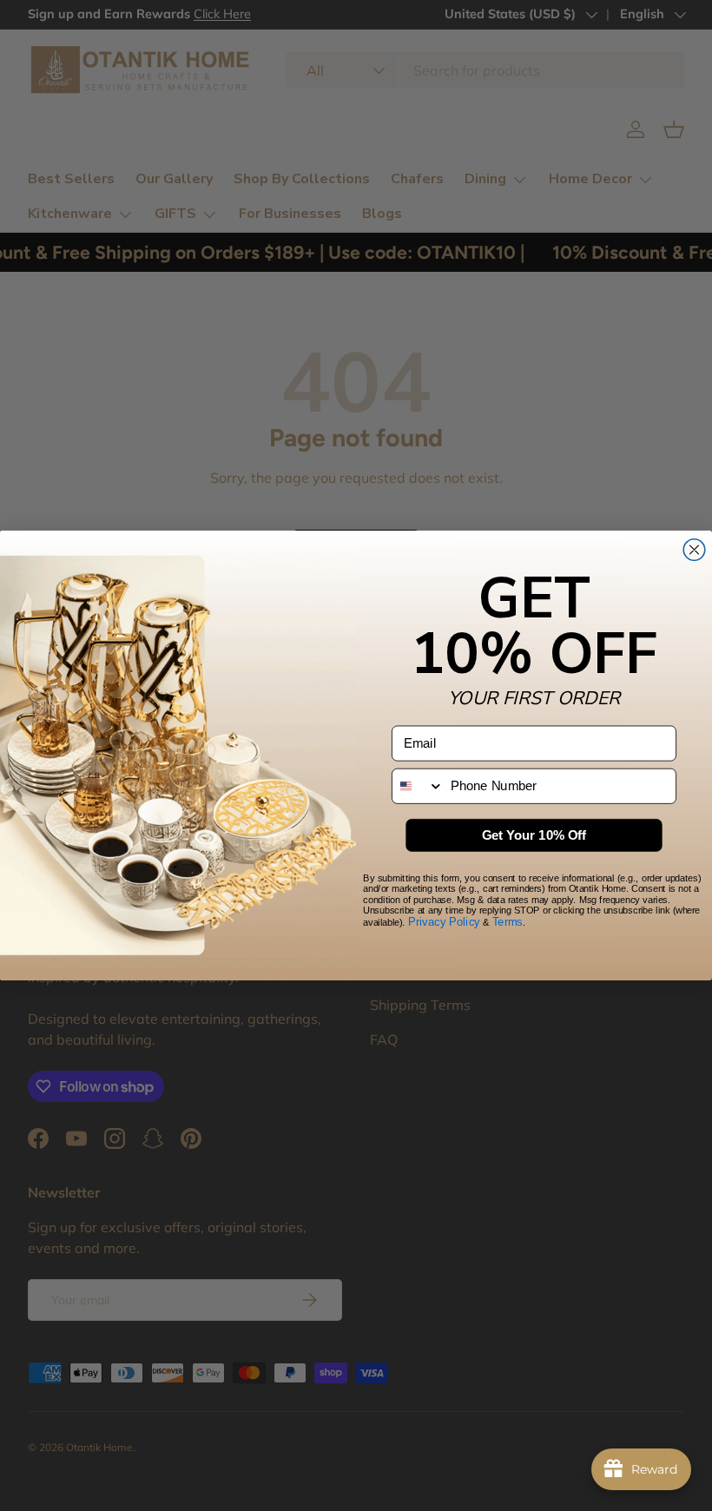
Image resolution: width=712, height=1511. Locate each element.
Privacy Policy (444, 922)
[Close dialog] (694, 550)
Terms (507, 922)
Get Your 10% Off (534, 835)
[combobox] (418, 786)
